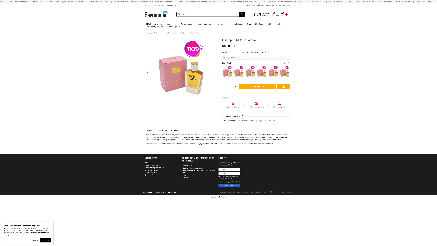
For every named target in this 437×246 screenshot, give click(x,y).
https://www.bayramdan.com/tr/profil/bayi (193, 144)
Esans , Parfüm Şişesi (255, 24)
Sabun (280, 24)
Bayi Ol (287, 5)
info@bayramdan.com (169, 5)
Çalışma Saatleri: (188, 175)
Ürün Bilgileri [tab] (162, 130)
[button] (288, 14)
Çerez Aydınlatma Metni (40, 232)
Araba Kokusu (170, 24)
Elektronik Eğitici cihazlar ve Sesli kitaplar (162, 26)
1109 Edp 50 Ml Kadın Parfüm (191, 33)
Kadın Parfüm (171, 33)
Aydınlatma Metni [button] (233, 182)
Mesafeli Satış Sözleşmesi (154, 168)
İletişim (261, 5)
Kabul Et (45, 240)
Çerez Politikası (150, 175)
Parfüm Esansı (187, 24)
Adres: (184, 170)
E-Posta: (185, 168)
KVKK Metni (149, 163)
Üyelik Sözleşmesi (151, 170)
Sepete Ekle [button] (259, 86)
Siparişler (251, 5)
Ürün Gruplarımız (155, 24)
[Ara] (242, 14)
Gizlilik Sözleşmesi (151, 165)
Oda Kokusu (237, 24)
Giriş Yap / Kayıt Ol (274, 5)
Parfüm (270, 24)
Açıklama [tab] (150, 130)
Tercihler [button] (35, 240)
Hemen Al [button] (256, 92)
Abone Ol (230, 185)
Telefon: (185, 166)
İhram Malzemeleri (204, 24)
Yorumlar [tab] (174, 130)
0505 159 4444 (152, 5)
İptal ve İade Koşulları (152, 172)
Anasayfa (149, 33)
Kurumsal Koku (221, 24)
